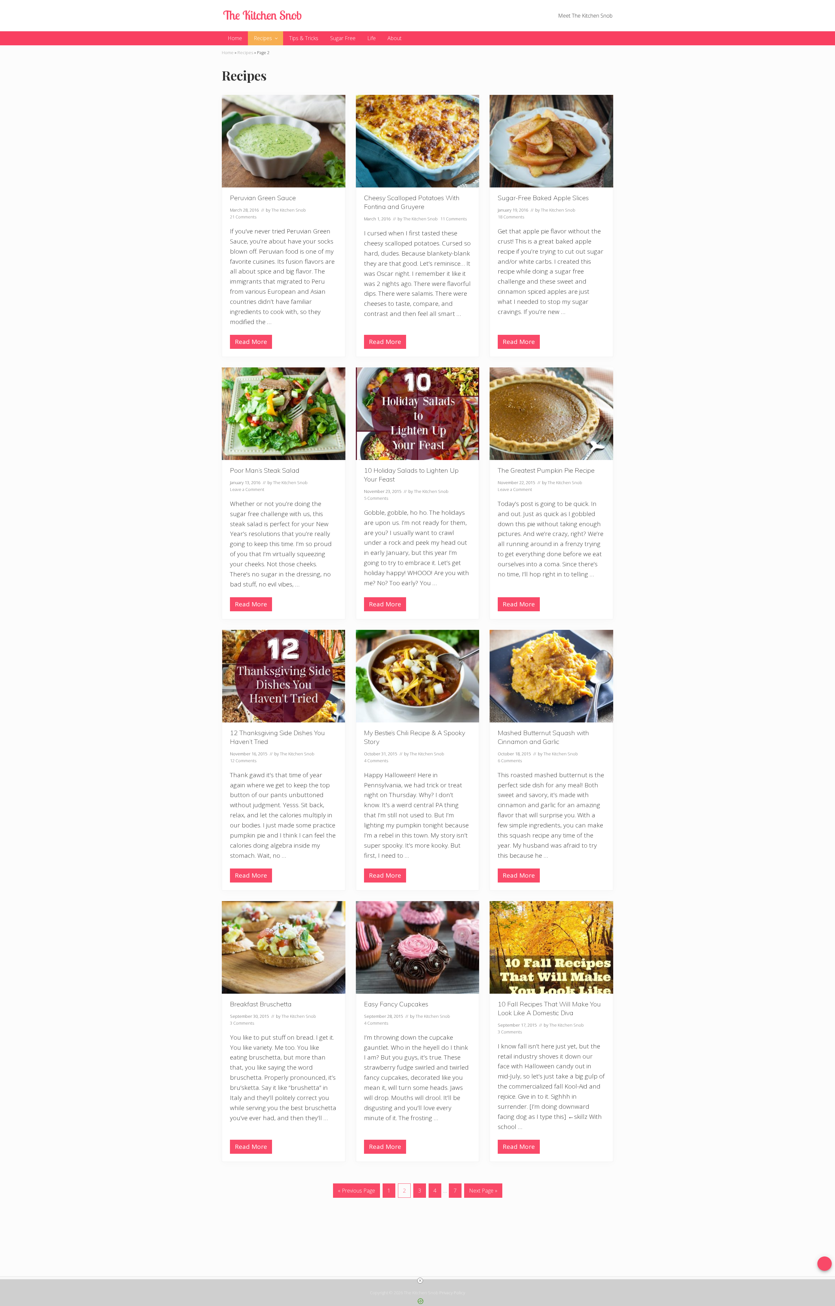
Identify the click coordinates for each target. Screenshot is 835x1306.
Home (228, 52)
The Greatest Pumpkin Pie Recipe (546, 470)
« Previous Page (356, 1192)
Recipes (245, 52)
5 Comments (376, 498)
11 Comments (453, 219)
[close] (420, 1281)
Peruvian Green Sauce (263, 198)
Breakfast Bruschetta (261, 1004)
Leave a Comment (247, 489)
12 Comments (243, 761)
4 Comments (376, 761)
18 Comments (511, 217)
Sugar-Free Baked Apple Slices (543, 198)
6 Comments (510, 761)
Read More (251, 343)
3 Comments (242, 1023)
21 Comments (243, 217)
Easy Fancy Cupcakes (396, 1004)
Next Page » (483, 1192)
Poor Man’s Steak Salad (264, 470)
